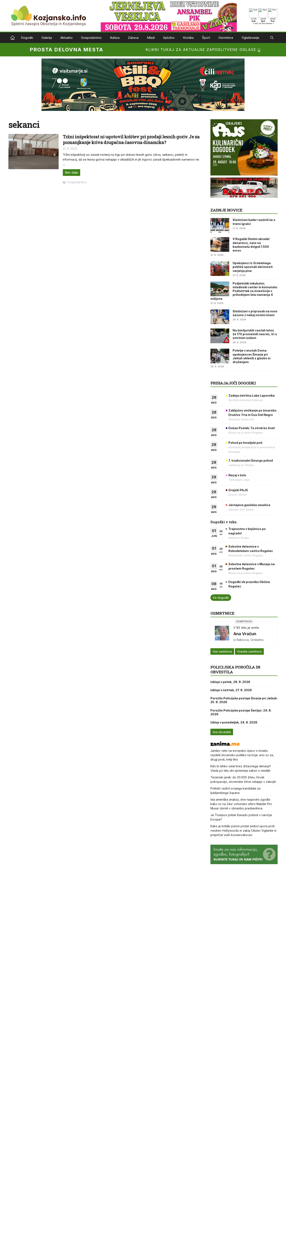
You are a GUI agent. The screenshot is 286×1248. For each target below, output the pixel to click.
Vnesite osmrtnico (249, 651)
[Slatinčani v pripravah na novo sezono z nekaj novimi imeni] (219, 316)
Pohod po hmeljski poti (245, 442)
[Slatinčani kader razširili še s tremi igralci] (219, 225)
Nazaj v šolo (237, 475)
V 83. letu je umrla (246, 627)
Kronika (188, 38)
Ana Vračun (244, 633)
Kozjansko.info (12, 37)
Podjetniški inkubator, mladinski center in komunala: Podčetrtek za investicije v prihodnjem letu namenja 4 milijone (244, 291)
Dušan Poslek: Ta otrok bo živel (251, 428)
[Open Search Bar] (272, 37)
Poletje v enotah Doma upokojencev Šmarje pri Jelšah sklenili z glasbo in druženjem (252, 356)
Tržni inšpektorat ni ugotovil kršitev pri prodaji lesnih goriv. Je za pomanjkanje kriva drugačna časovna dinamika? (131, 139)
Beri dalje (71, 172)
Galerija (46, 38)
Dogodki (27, 38)
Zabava (133, 38)
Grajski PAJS (238, 490)
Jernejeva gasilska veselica (249, 505)
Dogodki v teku (223, 522)
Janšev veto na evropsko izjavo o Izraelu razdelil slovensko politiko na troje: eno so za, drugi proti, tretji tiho (242, 755)
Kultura (115, 38)
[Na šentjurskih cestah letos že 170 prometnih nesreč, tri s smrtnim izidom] (219, 336)
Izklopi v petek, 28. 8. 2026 (230, 682)
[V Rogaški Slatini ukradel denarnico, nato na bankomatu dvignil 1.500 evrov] (219, 244)
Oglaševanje (250, 38)
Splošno (169, 38)
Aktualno (66, 38)
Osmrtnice (225, 38)
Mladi (151, 38)
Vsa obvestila (222, 732)
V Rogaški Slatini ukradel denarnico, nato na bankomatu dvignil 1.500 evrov (251, 244)
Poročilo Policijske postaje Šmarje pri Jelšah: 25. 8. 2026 (244, 700)
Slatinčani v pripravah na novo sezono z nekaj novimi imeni (255, 313)
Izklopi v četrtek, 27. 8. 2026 (231, 690)
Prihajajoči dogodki (233, 383)
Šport (206, 38)
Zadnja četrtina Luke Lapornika (251, 395)
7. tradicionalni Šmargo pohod (250, 460)
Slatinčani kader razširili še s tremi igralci (254, 221)
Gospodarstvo (91, 38)
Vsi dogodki (221, 597)
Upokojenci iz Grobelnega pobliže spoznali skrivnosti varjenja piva (253, 266)
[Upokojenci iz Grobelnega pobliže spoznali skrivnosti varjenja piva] (219, 268)
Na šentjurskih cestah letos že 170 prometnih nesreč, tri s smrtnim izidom (255, 334)
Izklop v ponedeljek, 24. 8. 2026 (233, 722)
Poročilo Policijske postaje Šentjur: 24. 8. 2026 (241, 712)
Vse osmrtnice (222, 651)
